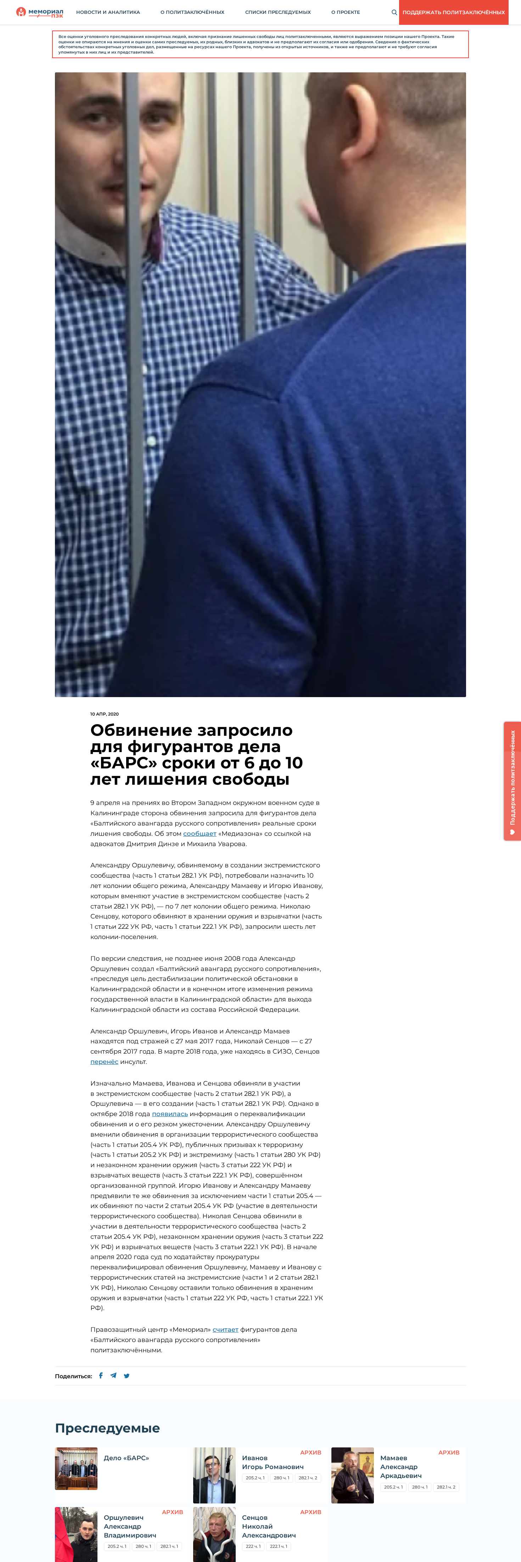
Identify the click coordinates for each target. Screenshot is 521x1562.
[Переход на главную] (39, 12)
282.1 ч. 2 (308, 1477)
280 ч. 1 (281, 1477)
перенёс (104, 1062)
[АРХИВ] (214, 1475)
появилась (170, 1114)
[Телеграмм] (113, 1376)
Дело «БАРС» (126, 1458)
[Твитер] (127, 1376)
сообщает (200, 834)
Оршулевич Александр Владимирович (130, 1526)
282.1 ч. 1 (169, 1546)
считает (226, 1330)
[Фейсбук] (101, 1376)
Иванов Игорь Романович (273, 1462)
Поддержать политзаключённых (454, 12)
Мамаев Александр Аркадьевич (401, 1467)
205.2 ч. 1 (255, 1477)
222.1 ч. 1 (278, 1546)
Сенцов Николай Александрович (269, 1526)
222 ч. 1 (253, 1546)
